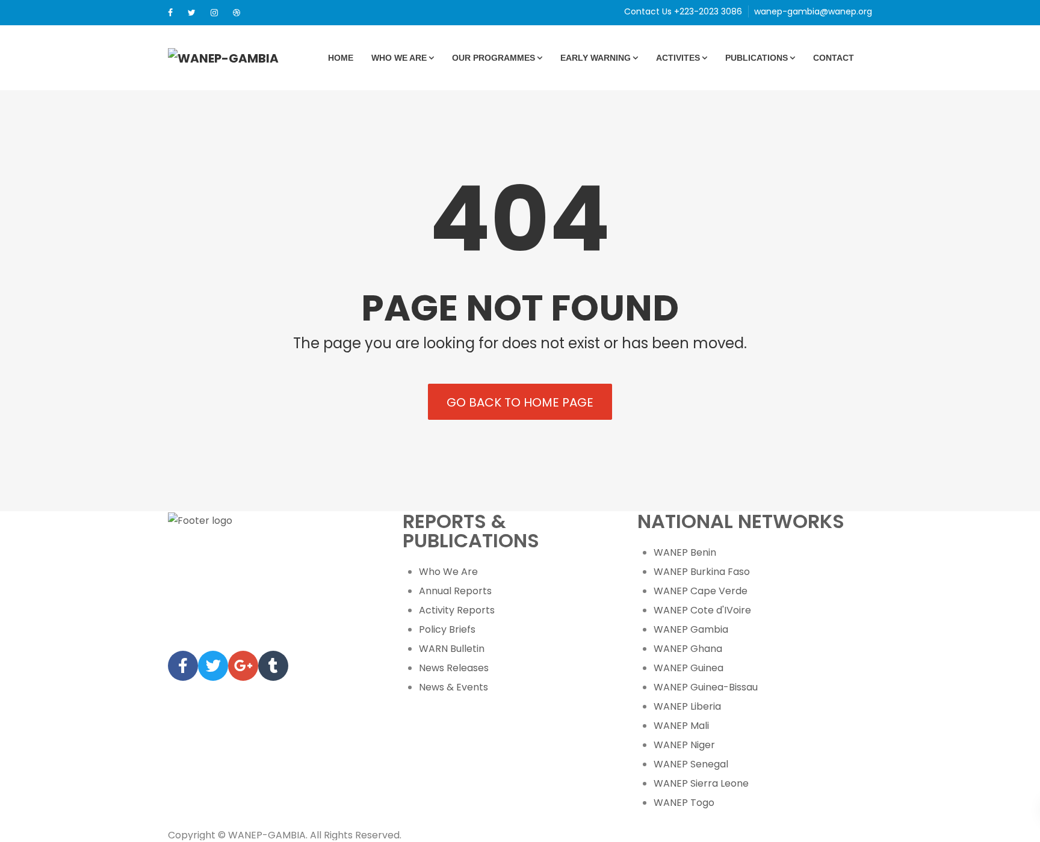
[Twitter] (192, 13)
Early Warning (595, 58)
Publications (756, 58)
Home (340, 58)
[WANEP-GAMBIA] (223, 57)
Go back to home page (520, 402)
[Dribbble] (236, 13)
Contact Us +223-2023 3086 (683, 11)
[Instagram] (214, 13)
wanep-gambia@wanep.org (813, 11)
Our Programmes (493, 58)
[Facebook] (170, 13)
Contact (833, 58)
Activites (678, 58)
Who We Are (399, 58)
